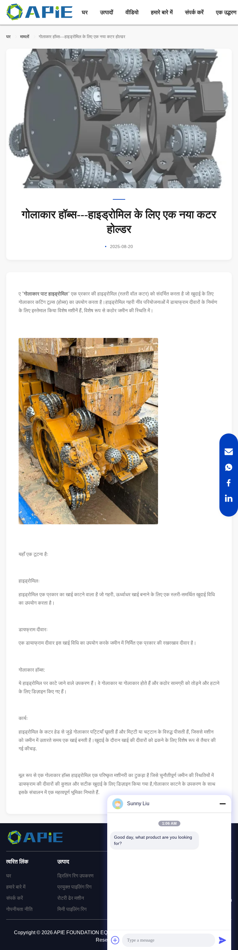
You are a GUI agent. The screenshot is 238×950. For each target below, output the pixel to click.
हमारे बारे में (162, 12)
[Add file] (115, 940)
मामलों (24, 36)
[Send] (222, 940)
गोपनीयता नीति (19, 909)
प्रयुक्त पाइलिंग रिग (74, 887)
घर (85, 12)
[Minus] (222, 803)
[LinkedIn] (229, 498)
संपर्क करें (194, 12)
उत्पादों (106, 12)
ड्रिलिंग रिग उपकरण (75, 875)
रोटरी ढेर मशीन (70, 898)
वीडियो (132, 12)
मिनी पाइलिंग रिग (71, 909)
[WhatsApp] (229, 467)
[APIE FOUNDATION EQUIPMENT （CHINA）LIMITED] (40, 12)
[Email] (229, 452)
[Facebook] (229, 483)
